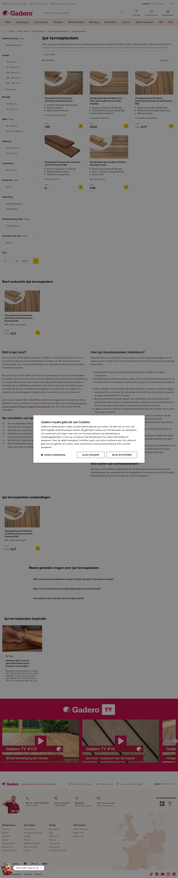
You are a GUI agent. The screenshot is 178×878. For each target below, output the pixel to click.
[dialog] (89, 439)
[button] (53, 454)
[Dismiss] (41, 868)
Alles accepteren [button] (122, 454)
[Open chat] (7, 870)
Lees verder (58, 447)
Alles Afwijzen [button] (90, 454)
